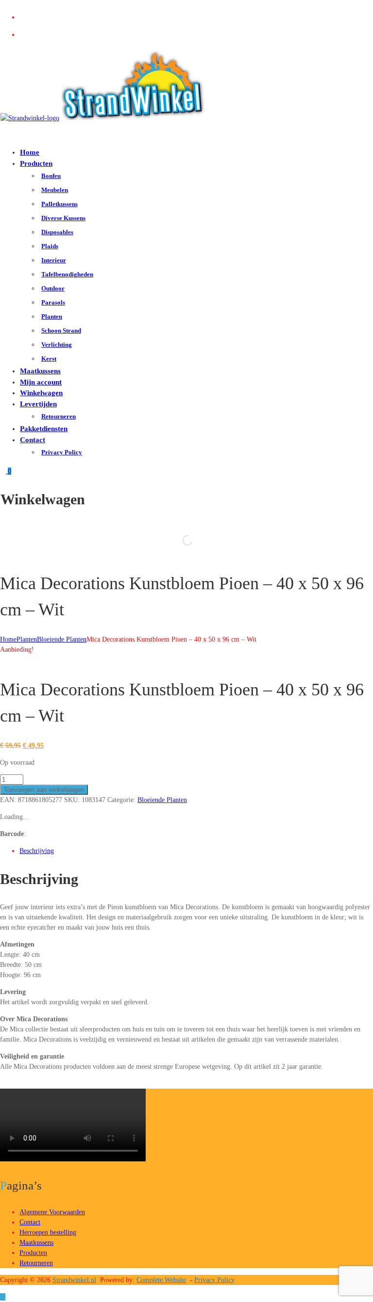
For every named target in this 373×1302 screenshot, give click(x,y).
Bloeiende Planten (61, 639)
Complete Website (161, 1280)
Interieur (53, 260)
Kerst (48, 358)
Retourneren (58, 416)
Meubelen (54, 189)
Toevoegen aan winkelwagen (44, 789)
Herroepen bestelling (47, 1232)
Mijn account (41, 382)
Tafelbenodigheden (67, 274)
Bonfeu (51, 175)
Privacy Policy (61, 452)
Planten (51, 316)
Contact (32, 440)
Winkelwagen (41, 393)
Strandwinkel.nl (74, 1280)
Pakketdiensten (44, 429)
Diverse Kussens (63, 218)
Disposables (57, 232)
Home (29, 152)
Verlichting (56, 344)
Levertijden (38, 404)
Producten (36, 163)
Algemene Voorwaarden (52, 1212)
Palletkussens (59, 204)
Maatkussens (40, 371)
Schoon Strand (61, 330)
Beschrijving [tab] (36, 850)
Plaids (49, 246)
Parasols (53, 302)
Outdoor (53, 288)
